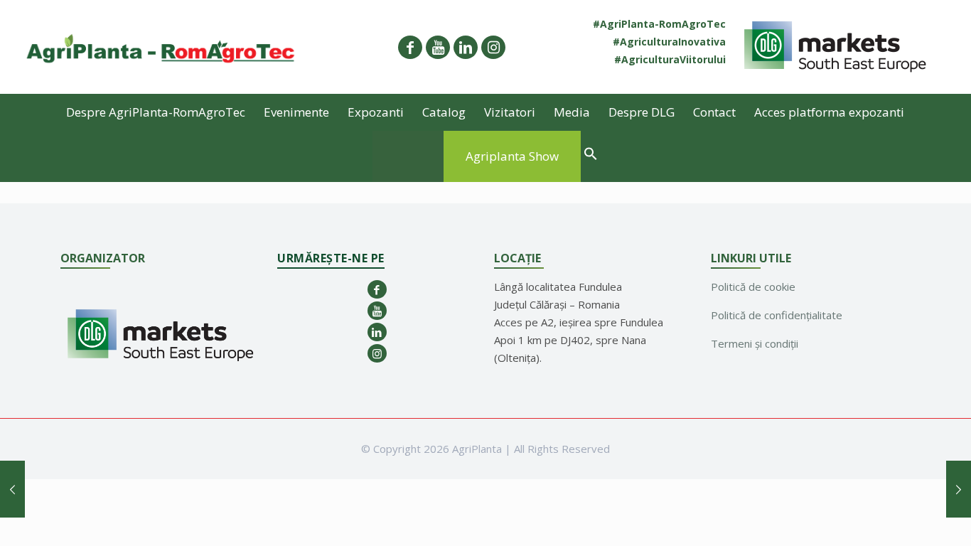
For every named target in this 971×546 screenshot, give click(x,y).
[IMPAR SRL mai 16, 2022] (958, 489)
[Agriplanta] (161, 47)
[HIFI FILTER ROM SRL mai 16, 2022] (12, 489)
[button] (591, 155)
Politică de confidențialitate (776, 315)
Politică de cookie (753, 286)
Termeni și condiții (754, 343)
